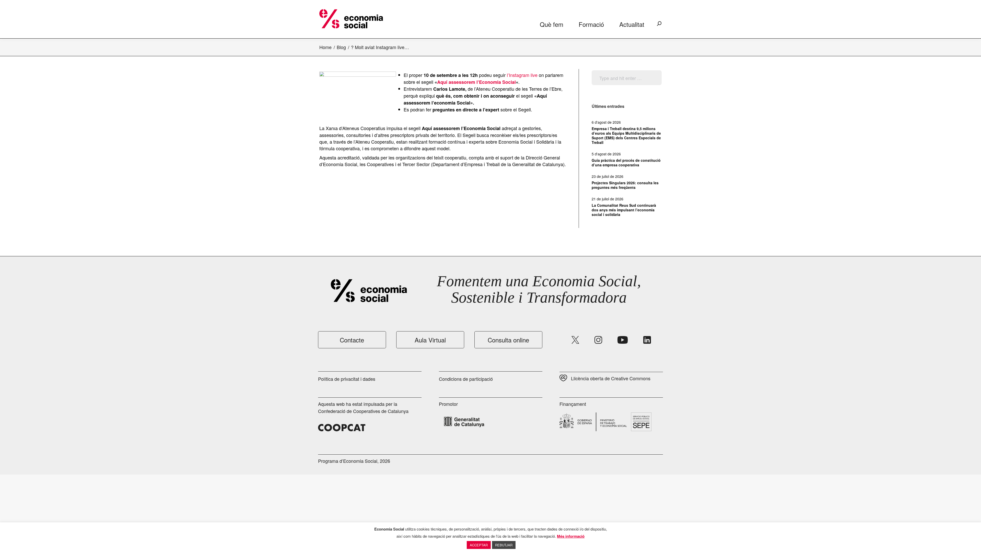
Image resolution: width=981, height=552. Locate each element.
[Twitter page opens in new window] (575, 340)
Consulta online (508, 339)
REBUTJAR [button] (503, 545)
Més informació (571, 536)
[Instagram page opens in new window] (598, 340)
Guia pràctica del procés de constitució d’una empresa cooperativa (626, 162)
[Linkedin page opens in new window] (647, 340)
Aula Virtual (430, 339)
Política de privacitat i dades (346, 378)
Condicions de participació (466, 378)
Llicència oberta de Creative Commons (610, 378)
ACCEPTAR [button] (479, 545)
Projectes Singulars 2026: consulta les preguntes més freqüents (625, 185)
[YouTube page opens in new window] (622, 340)
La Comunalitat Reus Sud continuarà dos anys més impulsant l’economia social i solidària (624, 210)
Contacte (352, 339)
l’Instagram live (522, 75)
